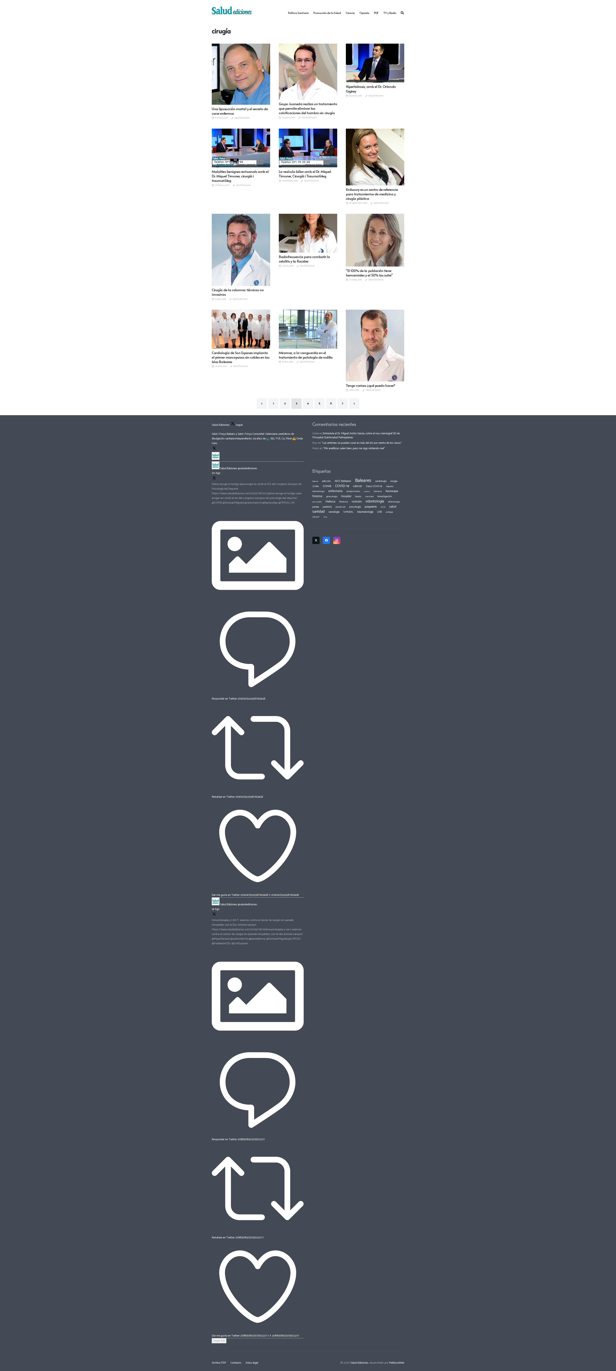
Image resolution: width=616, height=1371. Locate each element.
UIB (379, 512)
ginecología (331, 496)
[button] (402, 13)
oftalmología (394, 502)
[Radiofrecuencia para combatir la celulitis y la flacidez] (308, 233)
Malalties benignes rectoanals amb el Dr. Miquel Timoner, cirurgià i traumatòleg (240, 176)
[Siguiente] (354, 403)
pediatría (327, 507)
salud (392, 506)
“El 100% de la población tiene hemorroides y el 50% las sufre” (369, 272)
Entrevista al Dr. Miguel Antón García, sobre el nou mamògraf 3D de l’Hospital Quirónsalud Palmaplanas (356, 435)
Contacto (236, 1362)
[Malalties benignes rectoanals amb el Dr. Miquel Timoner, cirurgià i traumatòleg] (241, 148)
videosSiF (316, 517)
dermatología (318, 491)
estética (367, 491)
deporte (389, 486)
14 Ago (215, 909)
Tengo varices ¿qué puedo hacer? (370, 385)
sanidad (318, 511)
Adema (315, 481)
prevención (341, 507)
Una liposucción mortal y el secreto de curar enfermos (240, 111)
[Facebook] (326, 540)
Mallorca (330, 501)
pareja (315, 507)
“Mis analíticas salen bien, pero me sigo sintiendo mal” (354, 448)
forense (317, 496)
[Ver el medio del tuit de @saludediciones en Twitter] (258, 600)
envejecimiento (353, 491)
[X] (316, 540)
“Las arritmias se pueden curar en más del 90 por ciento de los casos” (362, 443)
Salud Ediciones (242, 118)
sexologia (334, 512)
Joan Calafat (317, 502)
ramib (383, 507)
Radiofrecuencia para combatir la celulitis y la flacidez (304, 258)
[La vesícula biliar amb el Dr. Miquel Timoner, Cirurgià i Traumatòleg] (308, 148)
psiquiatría (371, 506)
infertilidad (369, 496)
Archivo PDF (219, 1362)
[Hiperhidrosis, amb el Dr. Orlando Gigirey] (375, 63)
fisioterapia (392, 491)
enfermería (335, 491)
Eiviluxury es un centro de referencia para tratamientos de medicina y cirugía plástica (372, 194)
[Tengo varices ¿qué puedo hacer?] (375, 345)
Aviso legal (252, 1362)
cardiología (380, 481)
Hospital (346, 496)
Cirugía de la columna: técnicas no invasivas (238, 292)
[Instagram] (336, 540)
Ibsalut (358, 496)
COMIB (327, 486)
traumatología (365, 511)
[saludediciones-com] (232, 10)
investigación (384, 496)
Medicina (343, 502)
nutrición (357, 501)
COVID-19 (342, 486)
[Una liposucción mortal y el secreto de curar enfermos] (241, 74)
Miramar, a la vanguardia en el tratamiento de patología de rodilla (306, 355)
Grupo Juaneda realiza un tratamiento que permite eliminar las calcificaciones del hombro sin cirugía (308, 108)
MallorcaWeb (396, 1362)
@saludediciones (247, 468)
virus (325, 517)
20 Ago (216, 473)
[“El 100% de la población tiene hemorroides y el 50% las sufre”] (375, 240)
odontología (375, 501)
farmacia (378, 491)
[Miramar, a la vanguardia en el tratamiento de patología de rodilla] (308, 329)
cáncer (357, 486)
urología (389, 512)
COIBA (315, 486)
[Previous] (262, 403)
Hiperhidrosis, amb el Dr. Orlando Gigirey (371, 88)
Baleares (363, 480)
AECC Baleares (343, 481)
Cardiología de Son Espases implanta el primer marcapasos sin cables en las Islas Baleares (241, 357)
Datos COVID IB (374, 486)
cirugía (393, 481)
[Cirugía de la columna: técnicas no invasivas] (241, 250)
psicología (355, 507)
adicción (326, 481)
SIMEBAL (348, 512)
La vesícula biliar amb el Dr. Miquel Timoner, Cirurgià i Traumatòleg (305, 173)
